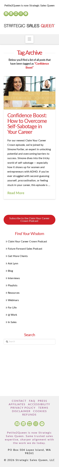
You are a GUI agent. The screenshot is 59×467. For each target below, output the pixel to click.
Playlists (12, 285)
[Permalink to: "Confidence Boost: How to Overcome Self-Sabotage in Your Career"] (30, 92)
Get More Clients (18, 256)
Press (42, 401)
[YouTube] (15, 13)
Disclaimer (21, 411)
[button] (29, 39)
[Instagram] (20, 13)
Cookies (40, 411)
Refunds (29, 414)
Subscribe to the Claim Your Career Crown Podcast (29, 219)
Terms (43, 407)
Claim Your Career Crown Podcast (27, 241)
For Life (12, 307)
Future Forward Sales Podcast (25, 248)
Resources (14, 293)
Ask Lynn (13, 263)
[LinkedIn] (11, 13)
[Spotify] (25, 13)
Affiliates (17, 404)
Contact (19, 401)
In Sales (12, 322)
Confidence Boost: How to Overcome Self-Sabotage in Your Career (27, 124)
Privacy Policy (23, 407)
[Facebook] (6, 13)
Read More (15, 193)
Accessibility (39, 404)
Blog (10, 271)
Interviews (14, 278)
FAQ (32, 401)
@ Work (12, 315)
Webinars (13, 300)
